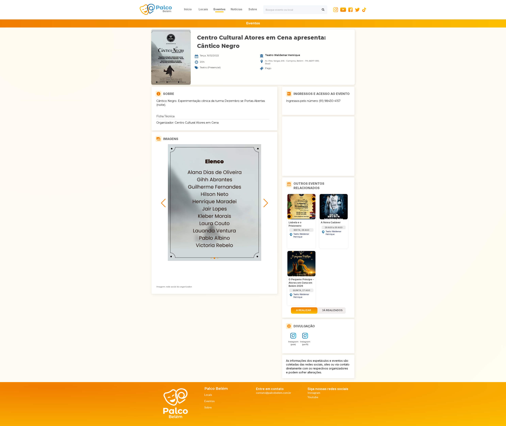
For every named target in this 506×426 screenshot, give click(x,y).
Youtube (313, 397)
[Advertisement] (318, 146)
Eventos (209, 401)
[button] (211, 258)
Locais (208, 394)
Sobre (208, 407)
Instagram (314, 392)
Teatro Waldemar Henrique (282, 55)
